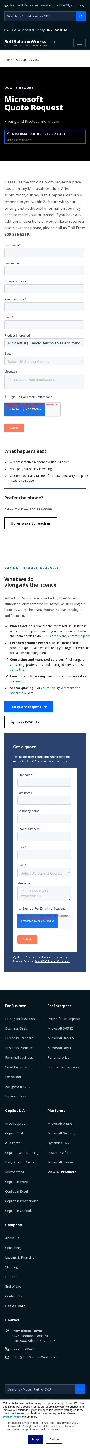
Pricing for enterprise (64, 1018)
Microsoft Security (61, 1133)
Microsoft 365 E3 (61, 1028)
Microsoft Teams (61, 1162)
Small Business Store (21, 1067)
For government (17, 1086)
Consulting (13, 1247)
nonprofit (16, 693)
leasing (19, 681)
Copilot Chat (14, 1133)
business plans (56, 636)
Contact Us (13, 1296)
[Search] (81, 16)
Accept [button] (35, 1439)
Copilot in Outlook (18, 1210)
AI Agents (12, 1143)
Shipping (11, 1267)
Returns (11, 1276)
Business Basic (16, 1028)
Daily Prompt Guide (20, 1162)
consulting (17, 669)
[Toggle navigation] (79, 43)
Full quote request (26, 707)
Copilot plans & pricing (21, 1152)
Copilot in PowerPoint (21, 1201)
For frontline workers (63, 1067)
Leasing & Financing (20, 1257)
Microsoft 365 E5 (61, 1038)
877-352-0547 (57, 30)
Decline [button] (54, 1439)
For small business (19, 1057)
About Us (12, 1238)
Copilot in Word (16, 1181)
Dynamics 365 (58, 1143)
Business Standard (19, 1038)
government (65, 688)
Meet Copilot (15, 1123)
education (48, 688)
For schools (13, 1076)
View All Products (62, 1172)
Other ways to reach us (31, 523)
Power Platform (60, 1152)
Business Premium (19, 1047)
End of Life (13, 1286)
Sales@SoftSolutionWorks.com (52, 961)
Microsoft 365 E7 (61, 1047)
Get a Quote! (15, 1306)
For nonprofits (16, 1096)
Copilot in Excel (16, 1191)
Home (8, 60)
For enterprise (58, 1057)
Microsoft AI (14, 1172)
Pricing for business (20, 1018)
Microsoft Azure (60, 1123)
